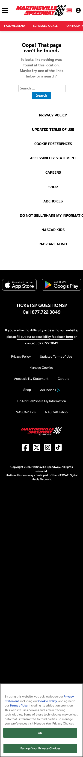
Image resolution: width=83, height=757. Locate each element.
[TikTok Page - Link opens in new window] (58, 449)
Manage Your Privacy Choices (40, 748)
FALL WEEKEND (14, 25)
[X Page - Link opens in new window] (36, 449)
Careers (63, 379)
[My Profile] (78, 10)
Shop (27, 390)
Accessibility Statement (31, 379)
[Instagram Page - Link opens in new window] (47, 449)
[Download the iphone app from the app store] (19, 289)
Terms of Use (18, 705)
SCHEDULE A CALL (45, 25)
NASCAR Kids (26, 412)
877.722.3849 (48, 343)
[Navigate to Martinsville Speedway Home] (41, 10)
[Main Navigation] (4, 10)
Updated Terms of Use (56, 357)
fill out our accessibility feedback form (45, 337)
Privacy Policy (21, 357)
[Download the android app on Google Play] (61, 294)
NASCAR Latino (56, 412)
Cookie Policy (47, 701)
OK (40, 733)
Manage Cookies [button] (41, 368)
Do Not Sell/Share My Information (41, 401)
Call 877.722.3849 (41, 312)
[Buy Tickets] (69, 10)
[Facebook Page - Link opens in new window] (25, 449)
